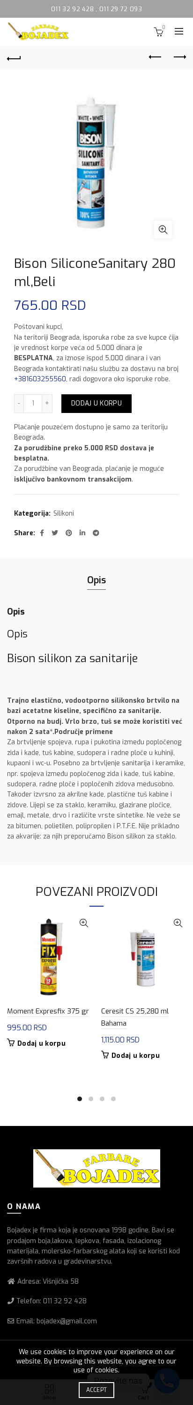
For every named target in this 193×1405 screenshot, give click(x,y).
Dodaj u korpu (96, 403)
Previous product (155, 57)
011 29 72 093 (120, 9)
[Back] (14, 57)
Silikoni (63, 513)
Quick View (83, 923)
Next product (179, 57)
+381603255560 (40, 379)
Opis (96, 580)
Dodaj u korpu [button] (41, 1044)
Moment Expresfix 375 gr (48, 1011)
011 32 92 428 (73, 9)
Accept (96, 1390)
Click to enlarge (163, 229)
